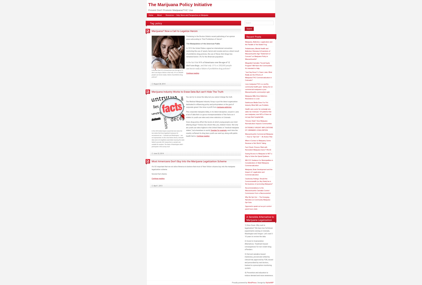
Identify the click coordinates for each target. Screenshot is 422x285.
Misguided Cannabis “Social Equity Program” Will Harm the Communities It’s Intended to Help (258, 65)
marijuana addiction (224, 107)
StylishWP (270, 283)
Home (151, 15)
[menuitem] (151, 15)
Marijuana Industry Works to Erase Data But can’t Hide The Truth (187, 91)
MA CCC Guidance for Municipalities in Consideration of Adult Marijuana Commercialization (259, 163)
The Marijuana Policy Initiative (180, 4)
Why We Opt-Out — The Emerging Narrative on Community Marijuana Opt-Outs (257, 200)
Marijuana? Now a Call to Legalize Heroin (175, 31)
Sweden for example (219, 130)
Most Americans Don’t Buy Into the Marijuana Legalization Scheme (189, 161)
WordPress (252, 283)
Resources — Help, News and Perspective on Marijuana (187, 15)
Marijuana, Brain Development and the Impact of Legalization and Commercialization (258, 172)
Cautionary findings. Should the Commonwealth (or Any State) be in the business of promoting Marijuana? (259, 181)
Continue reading (192, 73)
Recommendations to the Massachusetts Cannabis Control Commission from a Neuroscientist (258, 190)
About (159, 15)
